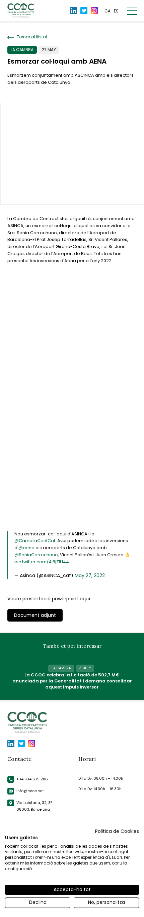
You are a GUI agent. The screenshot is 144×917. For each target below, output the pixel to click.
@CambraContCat (34, 540)
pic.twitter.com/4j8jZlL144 (41, 562)
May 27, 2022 (90, 575)
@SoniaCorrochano (36, 555)
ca (107, 11)
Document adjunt (35, 615)
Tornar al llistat (31, 37)
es (116, 11)
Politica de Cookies (117, 831)
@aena (26, 547)
